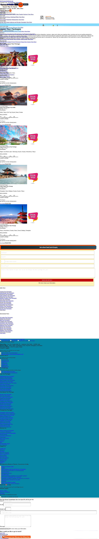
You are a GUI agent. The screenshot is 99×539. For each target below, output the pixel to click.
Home (1, 30)
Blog (1, 442)
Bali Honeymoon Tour (5, 423)
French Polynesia (16, 42)
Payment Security (4, 452)
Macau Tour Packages (5, 329)
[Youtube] (4, 364)
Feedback (2, 461)
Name (2, 501)
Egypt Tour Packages (5, 407)
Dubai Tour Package (5, 421)
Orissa (8, 17)
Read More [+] (3, 41)
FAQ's (1, 463)
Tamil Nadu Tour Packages (7, 300)
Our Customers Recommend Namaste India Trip (12, 339)
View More (30, 14)
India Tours (2, 11)
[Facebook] (4, 360)
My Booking (25, 4)
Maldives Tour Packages (6, 330)
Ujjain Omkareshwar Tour (6, 424)
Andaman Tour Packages (6, 307)
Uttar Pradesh (19, 14)
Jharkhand (13, 17)
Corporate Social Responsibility (8, 433)
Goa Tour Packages (5, 299)
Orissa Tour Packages (5, 303)
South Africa (21, 31)
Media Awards (3, 434)
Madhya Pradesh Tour (5, 416)
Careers (2, 441)
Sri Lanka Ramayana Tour (6, 417)
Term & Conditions (4, 453)
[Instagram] (4, 361)
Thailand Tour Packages (6, 321)
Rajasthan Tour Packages (6, 296)
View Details (2, 85)
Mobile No (3, 509)
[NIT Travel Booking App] (7, 371)
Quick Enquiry (3, 535)
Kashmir (26, 14)
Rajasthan (9, 19)
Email (1, 504)
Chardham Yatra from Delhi (7, 412)
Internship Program (5, 76)
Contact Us (3, 448)
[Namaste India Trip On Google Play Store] (23, 340)
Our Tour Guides (4, 72)
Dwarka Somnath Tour (5, 426)
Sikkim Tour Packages (5, 306)
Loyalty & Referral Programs (7, 74)
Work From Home (4, 438)
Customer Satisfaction (5, 431)
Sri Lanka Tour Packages (6, 317)
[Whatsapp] (4, 366)
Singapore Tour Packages (6, 322)
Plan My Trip (3, 460)
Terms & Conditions (5, 492)
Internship (2, 439)
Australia (2, 42)
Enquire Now (8, 85)
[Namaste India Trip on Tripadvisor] (13, 340)
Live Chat (2, 533)
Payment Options (4, 457)
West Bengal (3, 17)
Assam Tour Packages (6, 308)
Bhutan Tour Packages (5, 328)
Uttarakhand (3, 14)
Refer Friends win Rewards (7, 430)
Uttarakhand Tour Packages (7, 293)
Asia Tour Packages (5, 395)
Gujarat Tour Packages (6, 291)
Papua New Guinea (26, 42)
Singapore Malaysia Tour (6, 419)
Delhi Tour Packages (5, 389)
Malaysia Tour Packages (6, 325)
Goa (1, 19)
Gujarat (4, 19)
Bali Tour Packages (5, 320)
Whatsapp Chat (4, 534)
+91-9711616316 (13, 352)
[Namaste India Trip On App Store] (31, 340)
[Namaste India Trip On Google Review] (5, 340)
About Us (2, 449)
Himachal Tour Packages (6, 294)
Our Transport (3, 444)
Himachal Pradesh (11, 14)
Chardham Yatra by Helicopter (7, 413)
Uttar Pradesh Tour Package (7, 415)
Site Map (2, 493)
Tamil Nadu (6, 22)
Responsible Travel (5, 443)
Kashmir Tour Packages (6, 377)
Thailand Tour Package (6, 420)
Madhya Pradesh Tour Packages (8, 298)
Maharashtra (15, 19)
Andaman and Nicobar (15, 22)
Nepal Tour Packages (5, 326)
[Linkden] (4, 365)
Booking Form (3, 456)
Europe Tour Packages (6, 394)
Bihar (17, 17)
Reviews (2, 451)
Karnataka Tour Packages (6, 304)
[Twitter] (3, 362)
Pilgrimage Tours (4, 45)
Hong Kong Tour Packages (7, 324)
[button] (3, 9)
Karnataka (23, 22)
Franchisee (3, 437)
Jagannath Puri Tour (5, 425)
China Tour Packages (5, 331)
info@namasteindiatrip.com (6, 1)
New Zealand (8, 42)
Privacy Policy (3, 459)
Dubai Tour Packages (5, 318)
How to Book (3, 455)
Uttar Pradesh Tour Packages (7, 295)
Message (2, 526)
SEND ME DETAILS (47, 280)
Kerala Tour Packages (5, 302)
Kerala (1, 22)
